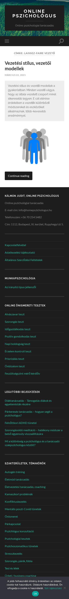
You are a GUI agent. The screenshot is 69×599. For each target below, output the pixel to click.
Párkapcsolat (13, 524)
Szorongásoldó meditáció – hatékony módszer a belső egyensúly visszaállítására (33, 431)
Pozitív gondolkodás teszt (20, 336)
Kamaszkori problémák (19, 494)
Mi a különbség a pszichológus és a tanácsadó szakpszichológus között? (32, 443)
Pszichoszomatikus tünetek (21, 546)
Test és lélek (12, 568)
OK (35, 593)
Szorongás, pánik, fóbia (18, 561)
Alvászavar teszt (15, 314)
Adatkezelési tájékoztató (20, 252)
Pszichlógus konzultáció (19, 531)
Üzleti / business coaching (20, 575)
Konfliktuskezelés (16, 501)
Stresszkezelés (13, 553)
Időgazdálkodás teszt (17, 329)
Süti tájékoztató (53, 588)
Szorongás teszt (14, 321)
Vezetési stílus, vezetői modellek (28, 66)
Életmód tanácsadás (17, 479)
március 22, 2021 (15, 75)
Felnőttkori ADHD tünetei (21, 422)
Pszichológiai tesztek (17, 538)
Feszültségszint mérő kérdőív (22, 373)
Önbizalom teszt (15, 366)
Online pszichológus (34, 13)
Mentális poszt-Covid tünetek (23, 509)
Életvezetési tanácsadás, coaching (25, 486)
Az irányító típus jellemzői (20, 287)
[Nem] (64, 588)
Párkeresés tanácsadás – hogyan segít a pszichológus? (28, 413)
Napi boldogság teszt (17, 343)
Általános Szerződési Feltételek (23, 260)
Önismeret (11, 516)
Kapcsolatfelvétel (15, 245)
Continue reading (18, 175)
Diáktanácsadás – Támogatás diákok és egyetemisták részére (28, 402)
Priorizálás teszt (14, 358)
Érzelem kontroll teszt (18, 351)
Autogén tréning (15, 472)
